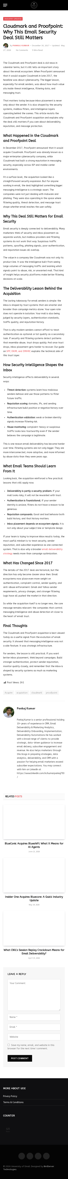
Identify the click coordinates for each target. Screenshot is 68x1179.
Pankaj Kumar (21, 45)
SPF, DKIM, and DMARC (18, 351)
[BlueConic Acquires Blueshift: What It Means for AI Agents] (34, 821)
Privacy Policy (10, 1096)
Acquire (9, 692)
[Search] (63, 5)
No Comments (22, 50)
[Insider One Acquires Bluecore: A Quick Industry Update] (34, 875)
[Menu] (5, 5)
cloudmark (36, 692)
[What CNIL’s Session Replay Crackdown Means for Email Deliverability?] (34, 928)
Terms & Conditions (13, 1102)
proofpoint (51, 692)
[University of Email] (34, 5)
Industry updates (12, 19)
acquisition (22, 692)
